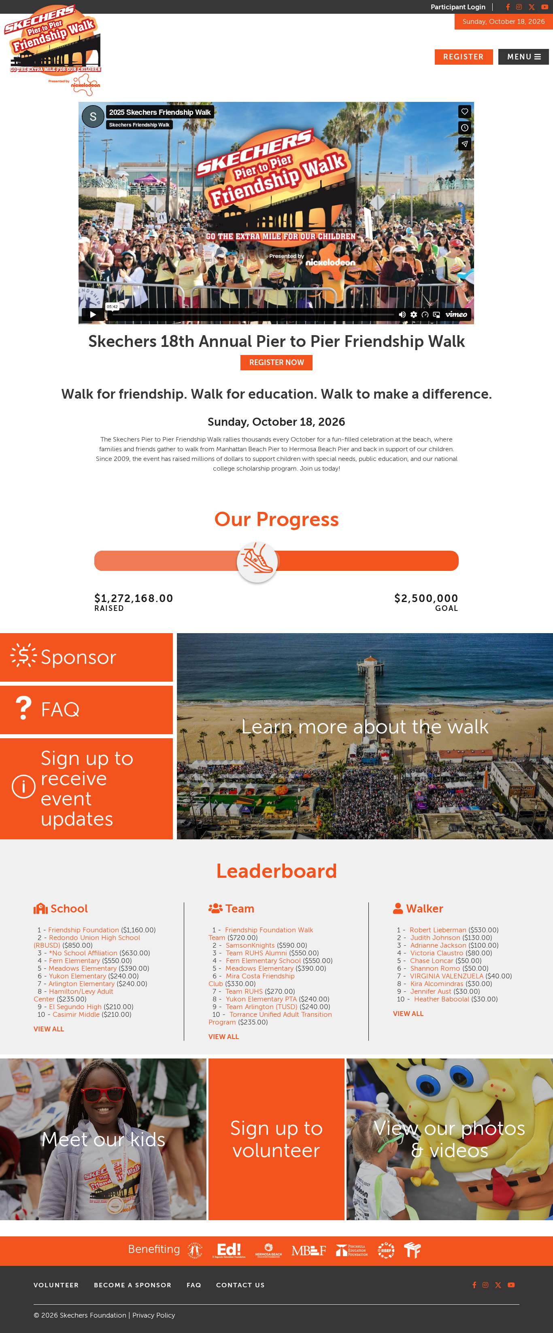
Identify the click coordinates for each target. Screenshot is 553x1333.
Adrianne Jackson (438, 945)
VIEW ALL (49, 1029)
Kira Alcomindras (437, 984)
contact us (240, 1285)
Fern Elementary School (263, 961)
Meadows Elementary (83, 968)
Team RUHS (244, 991)
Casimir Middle (76, 1014)
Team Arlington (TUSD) (262, 1007)
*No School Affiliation (83, 953)
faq (194, 1285)
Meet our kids (103, 1139)
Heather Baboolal (441, 999)
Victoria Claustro (437, 953)
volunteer (56, 1285)
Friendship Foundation (83, 930)
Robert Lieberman (438, 930)
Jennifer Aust (430, 991)
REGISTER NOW (276, 363)
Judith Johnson (435, 938)
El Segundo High (75, 1007)
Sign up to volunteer (276, 1139)
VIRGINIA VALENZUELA (446, 976)
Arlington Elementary (82, 984)
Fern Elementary (74, 961)
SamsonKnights (250, 945)
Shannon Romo (435, 968)
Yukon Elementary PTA (261, 999)
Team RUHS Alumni (256, 953)
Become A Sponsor (133, 1285)
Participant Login (458, 7)
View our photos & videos (449, 1139)
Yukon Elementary (77, 976)
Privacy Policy (153, 1315)
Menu (520, 57)
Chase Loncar (431, 961)
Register (463, 57)
